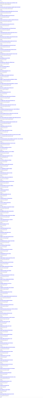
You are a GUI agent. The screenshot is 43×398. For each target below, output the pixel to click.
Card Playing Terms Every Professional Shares (6, 198)
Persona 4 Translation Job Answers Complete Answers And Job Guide (9, 113)
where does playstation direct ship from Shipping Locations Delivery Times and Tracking (11, 138)
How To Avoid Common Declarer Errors (5, 70)
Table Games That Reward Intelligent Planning (6, 334)
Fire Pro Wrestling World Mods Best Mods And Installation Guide (8, 121)
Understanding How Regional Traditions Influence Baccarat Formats (9, 11)
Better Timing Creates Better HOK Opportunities (6, 164)
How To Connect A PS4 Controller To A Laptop (6, 130)
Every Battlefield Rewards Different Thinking (6, 168)
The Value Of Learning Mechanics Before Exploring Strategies (8, 49)
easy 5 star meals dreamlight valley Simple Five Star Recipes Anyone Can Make (10, 134)
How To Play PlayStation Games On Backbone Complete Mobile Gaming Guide (10, 117)
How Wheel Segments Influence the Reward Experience (7, 15)
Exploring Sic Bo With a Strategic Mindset (5, 270)
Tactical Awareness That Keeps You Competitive (6, 249)
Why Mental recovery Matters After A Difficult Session (7, 62)
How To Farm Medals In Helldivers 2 (5, 66)
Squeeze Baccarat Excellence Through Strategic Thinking (7, 215)
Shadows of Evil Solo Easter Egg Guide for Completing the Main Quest (9, 19)
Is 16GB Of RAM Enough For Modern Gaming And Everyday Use (8, 32)
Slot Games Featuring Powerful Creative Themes (6, 351)
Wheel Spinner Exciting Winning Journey (5, 232)
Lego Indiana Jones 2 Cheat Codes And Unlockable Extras (7, 100)
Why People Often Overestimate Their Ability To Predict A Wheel (8, 53)
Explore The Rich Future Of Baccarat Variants (6, 172)
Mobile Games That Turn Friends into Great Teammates (7, 368)
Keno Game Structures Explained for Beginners (6, 300)
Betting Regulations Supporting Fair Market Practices (7, 181)
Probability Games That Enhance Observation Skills (7, 287)
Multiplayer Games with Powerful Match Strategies (6, 236)
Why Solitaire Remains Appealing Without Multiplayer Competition (9, 83)
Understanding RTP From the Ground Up (5, 253)
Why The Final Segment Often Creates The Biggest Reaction (8, 28)
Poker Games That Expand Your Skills (5, 321)
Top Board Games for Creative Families (5, 355)
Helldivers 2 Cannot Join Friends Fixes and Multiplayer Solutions (8, 79)
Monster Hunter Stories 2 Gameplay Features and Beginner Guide (8, 2)
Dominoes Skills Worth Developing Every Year (6, 338)
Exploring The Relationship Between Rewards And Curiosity (8, 45)
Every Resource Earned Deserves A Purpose (5, 147)
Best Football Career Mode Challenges (5, 389)
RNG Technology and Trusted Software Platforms (6, 266)
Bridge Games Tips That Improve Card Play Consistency (7, 317)
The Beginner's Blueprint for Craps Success (5, 283)
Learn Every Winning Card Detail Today (5, 202)
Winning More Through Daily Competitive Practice (6, 304)
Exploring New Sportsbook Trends (4, 385)
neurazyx (1, 0)
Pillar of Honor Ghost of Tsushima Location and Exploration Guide (8, 36)
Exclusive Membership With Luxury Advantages (6, 219)
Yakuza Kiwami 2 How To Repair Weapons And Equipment (7, 96)
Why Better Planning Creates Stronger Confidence (6, 185)
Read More (1, 5)
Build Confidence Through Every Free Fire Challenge (7, 151)
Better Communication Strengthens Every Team (6, 155)
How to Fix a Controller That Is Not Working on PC (7, 87)
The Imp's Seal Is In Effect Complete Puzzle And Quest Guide (8, 104)
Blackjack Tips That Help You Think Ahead (5, 372)
